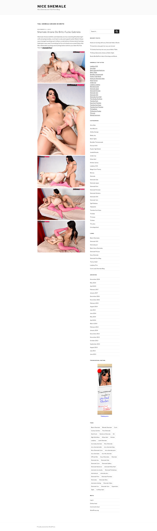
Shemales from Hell (95, 97)
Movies (92, 173)
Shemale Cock (95, 463)
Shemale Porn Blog (95, 258)
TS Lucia (92, 113)
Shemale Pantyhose (111, 470)
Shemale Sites (103, 480)
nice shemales (95, 453)
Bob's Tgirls (93, 139)
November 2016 (95, 300)
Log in (91, 500)
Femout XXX (93, 145)
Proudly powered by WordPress (46, 527)
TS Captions (93, 109)
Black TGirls (93, 72)
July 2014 (93, 310)
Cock (115, 427)
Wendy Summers (95, 115)
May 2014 (93, 316)
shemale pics (104, 473)
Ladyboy (93, 440)
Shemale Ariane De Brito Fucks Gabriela (58, 32)
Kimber (112, 437)
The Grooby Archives (96, 99)
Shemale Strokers (95, 193)
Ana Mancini (93, 128)
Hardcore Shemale (105, 434)
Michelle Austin (94, 86)
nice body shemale (96, 444)
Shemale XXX (94, 95)
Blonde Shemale (107, 427)
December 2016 (95, 296)
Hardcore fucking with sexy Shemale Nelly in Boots (104, 42)
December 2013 (95, 333)
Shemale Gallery (106, 463)
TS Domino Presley (95, 111)
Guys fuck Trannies (95, 103)
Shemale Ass (95, 460)
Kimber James (94, 162)
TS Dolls (92, 213)
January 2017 (94, 293)
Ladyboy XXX (94, 66)
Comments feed (94, 507)
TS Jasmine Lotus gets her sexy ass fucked (102, 46)
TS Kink (92, 220)
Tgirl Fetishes (94, 203)
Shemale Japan (94, 88)
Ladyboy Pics (94, 265)
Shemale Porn (94, 186)
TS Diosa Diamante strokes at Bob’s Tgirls (102, 53)
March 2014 (93, 323)
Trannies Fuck (94, 101)
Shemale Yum (94, 92)
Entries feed (93, 503)
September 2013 (95, 344)
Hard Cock (94, 434)
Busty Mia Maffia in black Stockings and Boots (103, 56)
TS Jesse (92, 217)
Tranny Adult (93, 262)
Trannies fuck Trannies (96, 107)
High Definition (95, 437)
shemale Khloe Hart (110, 466)
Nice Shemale (51, 6)
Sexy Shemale (94, 255)
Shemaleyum (94, 245)
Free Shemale (106, 430)
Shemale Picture (95, 251)
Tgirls (92, 489)
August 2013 (94, 347)
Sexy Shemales (104, 457)
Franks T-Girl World (95, 76)
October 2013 (94, 340)
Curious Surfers (95, 430)
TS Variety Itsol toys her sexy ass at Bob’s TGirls (103, 49)
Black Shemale (95, 427)
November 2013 (95, 337)
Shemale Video (107, 483)
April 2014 (93, 320)
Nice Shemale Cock (97, 450)
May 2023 (93, 283)
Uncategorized (94, 227)
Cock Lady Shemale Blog (97, 268)
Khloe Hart (93, 159)
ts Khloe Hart (100, 489)
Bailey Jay (93, 135)
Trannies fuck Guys (95, 105)
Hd (113, 434)
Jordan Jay (93, 82)
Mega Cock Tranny (95, 169)
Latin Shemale (102, 440)
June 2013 (93, 354)
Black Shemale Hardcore (97, 70)
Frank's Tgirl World (95, 149)
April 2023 (93, 286)
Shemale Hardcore (96, 466)
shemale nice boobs (97, 470)
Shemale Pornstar (95, 90)
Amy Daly (93, 68)
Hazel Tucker (94, 80)
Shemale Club (94, 179)
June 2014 (93, 313)
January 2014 (94, 330)
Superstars (115, 486)
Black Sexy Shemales (96, 248)
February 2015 (94, 303)
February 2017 (94, 289)
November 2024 (95, 279)
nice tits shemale (107, 453)
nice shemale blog (109, 447)
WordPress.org (94, 510)
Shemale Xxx (95, 486)
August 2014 (94, 306)
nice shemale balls (96, 447)
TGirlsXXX (93, 207)
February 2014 (94, 327)
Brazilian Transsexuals (96, 74)
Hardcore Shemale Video (97, 78)
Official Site (94, 457)
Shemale (92, 176)
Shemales (94, 480)
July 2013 (93, 351)
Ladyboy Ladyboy (95, 84)
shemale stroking (96, 483)
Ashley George (94, 132)
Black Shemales (94, 238)
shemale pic (94, 473)
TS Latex (92, 224)
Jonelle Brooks (94, 152)
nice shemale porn (110, 450)
